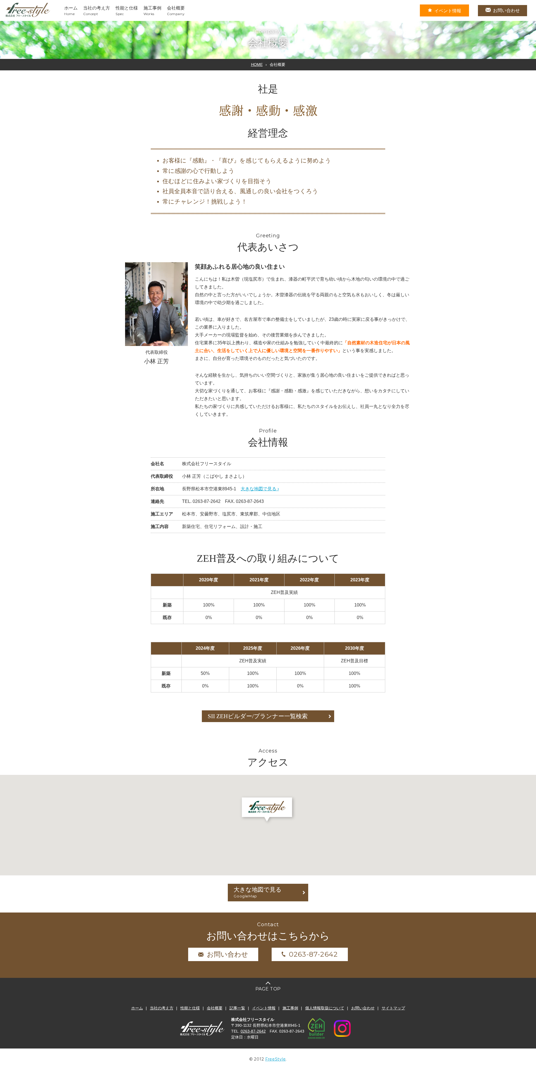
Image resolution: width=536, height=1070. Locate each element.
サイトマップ (393, 1008)
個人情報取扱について (324, 1008)
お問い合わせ (506, 10)
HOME (257, 64)
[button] (268, 110)
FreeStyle (275, 1059)
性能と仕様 (190, 1008)
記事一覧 (237, 1008)
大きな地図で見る (258, 892)
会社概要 (214, 1008)
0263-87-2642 (313, 954)
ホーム (137, 1008)
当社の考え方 (161, 1008)
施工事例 (290, 1008)
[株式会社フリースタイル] (28, 16)
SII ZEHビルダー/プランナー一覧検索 (258, 716)
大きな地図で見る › (260, 488)
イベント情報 (447, 10)
